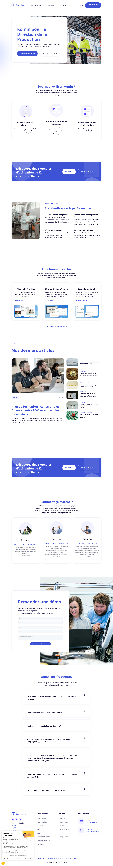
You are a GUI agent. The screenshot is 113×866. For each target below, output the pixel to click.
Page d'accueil (42, 818)
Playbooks (40, 844)
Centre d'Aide (63, 822)
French (14, 826)
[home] (21, 5)
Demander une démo (93, 5)
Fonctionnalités (52, 5)
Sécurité (61, 826)
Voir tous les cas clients (50, 53)
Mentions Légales (64, 829)
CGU (60, 833)
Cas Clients (40, 826)
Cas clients (69, 171)
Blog (38, 833)
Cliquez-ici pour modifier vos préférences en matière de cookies (56, 858)
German (14, 830)
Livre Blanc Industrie (43, 837)
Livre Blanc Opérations (44, 840)
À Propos (62, 818)
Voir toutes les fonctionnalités (56, 326)
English (14, 828)
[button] (36, 5)
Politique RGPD (63, 837)
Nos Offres (40, 829)
